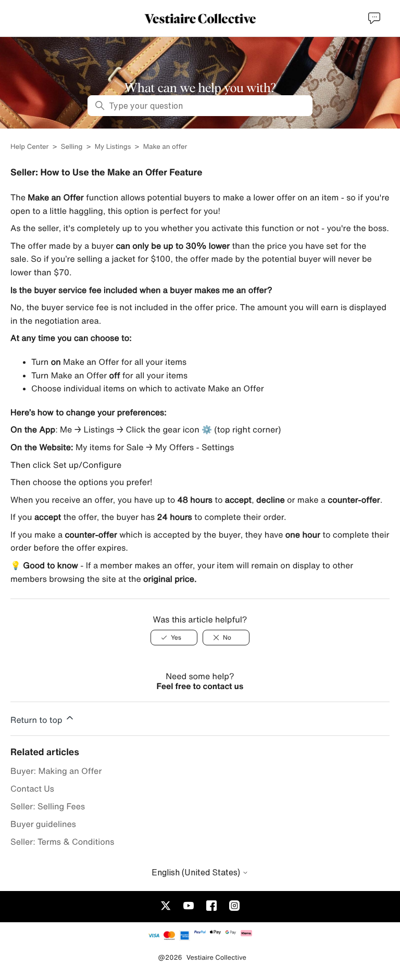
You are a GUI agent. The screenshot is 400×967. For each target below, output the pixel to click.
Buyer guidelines (43, 824)
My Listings (113, 146)
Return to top (37, 720)
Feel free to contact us (200, 686)
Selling (72, 146)
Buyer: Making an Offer (56, 771)
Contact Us (32, 788)
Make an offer (165, 146)
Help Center (30, 146)
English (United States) (197, 872)
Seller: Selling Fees (47, 806)
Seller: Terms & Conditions (62, 841)
